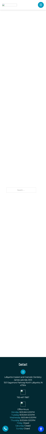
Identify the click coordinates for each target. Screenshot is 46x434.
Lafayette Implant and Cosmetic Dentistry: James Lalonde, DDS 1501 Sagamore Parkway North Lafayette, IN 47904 (23, 381)
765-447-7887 (23, 397)
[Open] (41, 5)
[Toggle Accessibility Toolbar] (41, 429)
